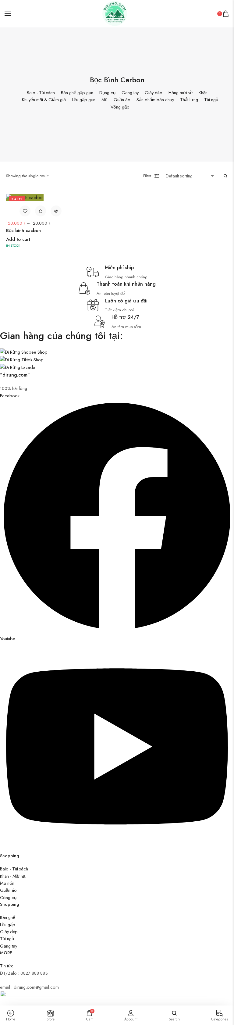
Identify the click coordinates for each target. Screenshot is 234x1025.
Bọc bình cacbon (23, 230)
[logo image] (115, 13)
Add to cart (18, 239)
